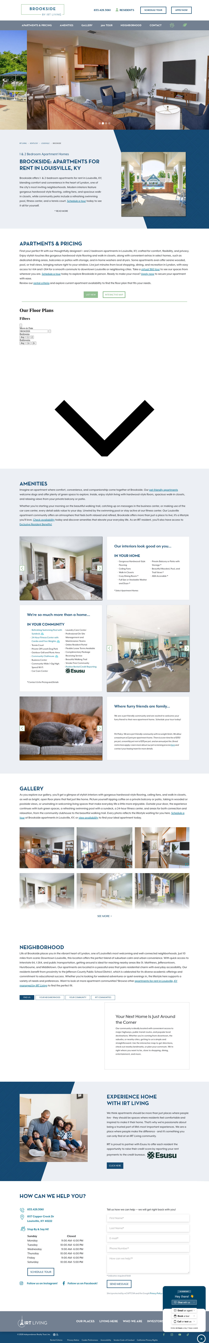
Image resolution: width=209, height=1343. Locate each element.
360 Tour (107, 25)
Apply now (181, 10)
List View (91, 294)
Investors (155, 1321)
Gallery (86, 25)
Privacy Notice (73, 1340)
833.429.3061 (102, 10)
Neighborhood (131, 25)
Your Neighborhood (49, 997)
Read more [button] (62, 211)
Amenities (66, 25)
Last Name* (117, 1228)
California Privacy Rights (147, 1340)
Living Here (108, 1321)
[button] (3, 80)
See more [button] (103, 916)
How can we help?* (121, 1258)
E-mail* (114, 1238)
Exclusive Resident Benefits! (36, 524)
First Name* (117, 1218)
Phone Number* (119, 1248)
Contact (156, 25)
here (173, 745)
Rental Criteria (56, 1340)
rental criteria (41, 283)
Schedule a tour (76, 200)
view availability (88, 817)
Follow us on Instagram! (42, 1283)
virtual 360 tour (150, 269)
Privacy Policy (156, 1293)
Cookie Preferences (90, 1340)
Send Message (119, 1284)
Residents (126, 10)
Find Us (26, 997)
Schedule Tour (153, 10)
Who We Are (132, 1321)
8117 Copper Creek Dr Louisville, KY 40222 (40, 1219)
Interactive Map (114, 294)
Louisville (45, 143)
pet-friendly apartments (163, 489)
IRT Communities (103, 997)
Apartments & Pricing (37, 25)
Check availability (44, 519)
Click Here (115, 1165)
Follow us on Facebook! (82, 1283)
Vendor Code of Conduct (124, 1340)
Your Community (77, 997)
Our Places (85, 1321)
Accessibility (106, 1340)
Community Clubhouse (43, 656)
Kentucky (34, 143)
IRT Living (23, 143)
